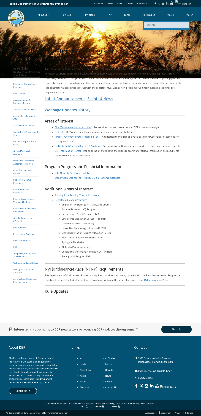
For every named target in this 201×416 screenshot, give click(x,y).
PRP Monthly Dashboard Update (72, 173)
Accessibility (151, 412)
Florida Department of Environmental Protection (38, 3)
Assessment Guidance (23, 125)
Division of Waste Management (41, 59)
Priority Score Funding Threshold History (77, 195)
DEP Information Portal (68, 150)
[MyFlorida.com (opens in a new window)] (183, 3)
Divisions (90, 14)
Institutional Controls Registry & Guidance (78, 146)
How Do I (66, 14)
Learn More (23, 391)
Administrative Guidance (24, 109)
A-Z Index (98, 3)
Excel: (115, 406)
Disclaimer (166, 412)
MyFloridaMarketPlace (156, 280)
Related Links (19, 227)
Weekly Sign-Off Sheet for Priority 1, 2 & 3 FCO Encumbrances (87, 177)
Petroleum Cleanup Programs (71, 199)
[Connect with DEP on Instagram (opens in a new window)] (163, 3)
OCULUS (59, 131)
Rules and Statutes (22, 240)
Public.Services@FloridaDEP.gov (155, 370)
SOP (15, 246)
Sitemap (189, 412)
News (119, 3)
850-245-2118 (145, 378)
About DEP (43, 14)
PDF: (83, 406)
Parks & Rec (149, 14)
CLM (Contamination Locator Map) (73, 127)
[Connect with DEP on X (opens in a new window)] (159, 3)
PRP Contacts (19, 93)
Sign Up (177, 329)
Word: (98, 406)
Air (110, 14)
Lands (127, 14)
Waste (170, 14)
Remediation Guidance (24, 234)
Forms (110, 3)
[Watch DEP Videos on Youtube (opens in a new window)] (172, 3)
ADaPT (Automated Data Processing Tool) (77, 136)
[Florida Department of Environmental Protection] (16, 18)
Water (189, 14)
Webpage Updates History (25, 262)
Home (16, 59)
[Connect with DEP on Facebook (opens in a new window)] (155, 3)
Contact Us (142, 3)
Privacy (178, 412)
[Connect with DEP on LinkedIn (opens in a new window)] (167, 3)
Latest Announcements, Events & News (79, 98)
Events (130, 3)
